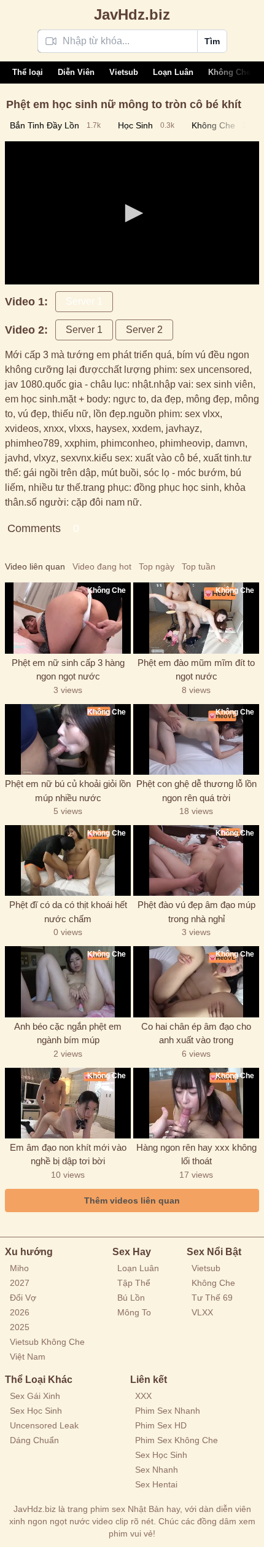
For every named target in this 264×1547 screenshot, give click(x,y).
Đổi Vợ (23, 1297)
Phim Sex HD (161, 1425)
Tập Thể (133, 1283)
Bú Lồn (131, 1297)
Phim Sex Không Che (176, 1440)
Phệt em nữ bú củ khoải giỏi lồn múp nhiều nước (68, 790)
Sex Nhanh (156, 1470)
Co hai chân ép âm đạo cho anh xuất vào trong (196, 1033)
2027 (19, 1283)
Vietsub (123, 72)
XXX (143, 1396)
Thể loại (27, 72)
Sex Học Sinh (36, 1411)
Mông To (134, 1312)
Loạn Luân (173, 72)
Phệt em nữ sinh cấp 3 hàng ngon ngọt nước (68, 669)
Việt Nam (27, 1356)
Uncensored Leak (44, 1425)
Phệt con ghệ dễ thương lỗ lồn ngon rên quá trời (196, 790)
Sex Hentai (156, 1484)
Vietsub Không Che (47, 1342)
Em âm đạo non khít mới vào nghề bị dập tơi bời (68, 1154)
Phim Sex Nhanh (167, 1411)
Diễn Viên (76, 72)
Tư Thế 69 (212, 1297)
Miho (19, 1268)
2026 (19, 1312)
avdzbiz (132, 14)
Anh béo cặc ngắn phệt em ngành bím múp (68, 1033)
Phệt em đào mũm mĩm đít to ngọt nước (196, 669)
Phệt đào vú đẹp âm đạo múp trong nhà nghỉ (196, 911)
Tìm (212, 41)
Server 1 (84, 301)
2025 (19, 1327)
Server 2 (144, 329)
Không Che (229, 72)
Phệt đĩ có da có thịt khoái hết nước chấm (68, 911)
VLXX (202, 1312)
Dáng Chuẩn (34, 1440)
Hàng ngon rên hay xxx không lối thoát (196, 1154)
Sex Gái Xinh (35, 1396)
